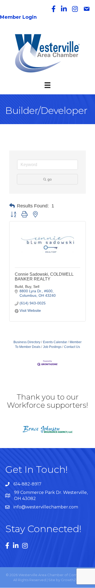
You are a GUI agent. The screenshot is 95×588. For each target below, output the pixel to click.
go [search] (50, 179)
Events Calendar (55, 342)
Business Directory (26, 342)
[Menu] (47, 85)
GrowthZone (72, 580)
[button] (12, 206)
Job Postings (52, 347)
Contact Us (72, 347)
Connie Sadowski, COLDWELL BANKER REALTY (44, 276)
